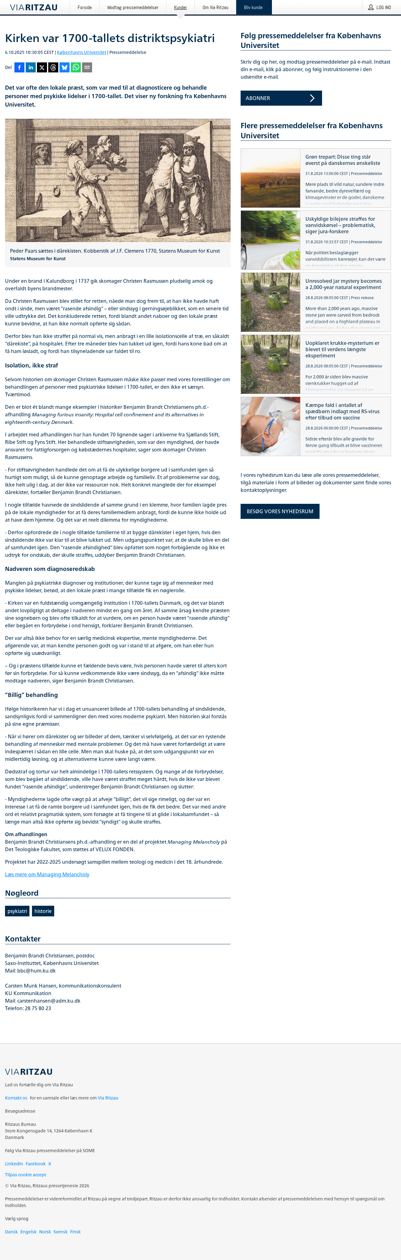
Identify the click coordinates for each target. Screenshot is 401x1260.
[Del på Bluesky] (65, 67)
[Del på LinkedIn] (31, 67)
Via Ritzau (108, 1098)
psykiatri (17, 911)
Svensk (61, 1232)
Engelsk (28, 1232)
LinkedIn (14, 1164)
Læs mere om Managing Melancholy (47, 874)
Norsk (45, 1232)
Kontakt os (16, 1098)
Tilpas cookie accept (25, 1174)
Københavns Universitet (81, 52)
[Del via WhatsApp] (76, 67)
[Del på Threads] (53, 67)
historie (43, 911)
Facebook (36, 1164)
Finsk (75, 1232)
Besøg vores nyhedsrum (280, 511)
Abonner (258, 98)
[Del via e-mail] (87, 67)
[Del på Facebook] (19, 67)
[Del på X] (42, 67)
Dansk (11, 1232)
